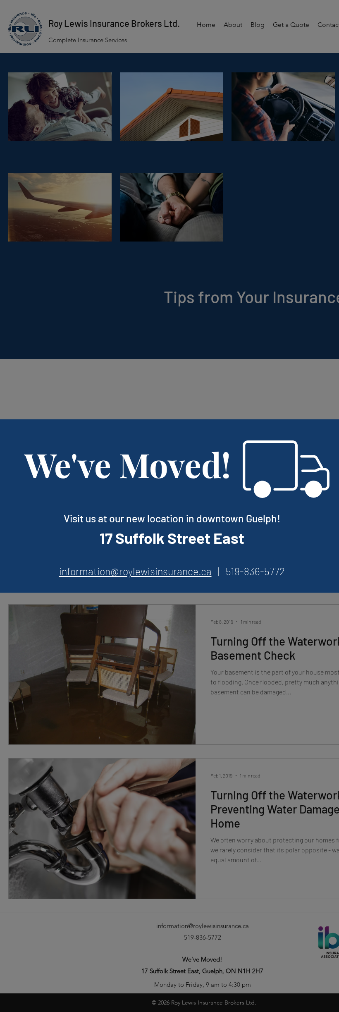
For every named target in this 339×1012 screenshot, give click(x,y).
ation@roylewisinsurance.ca (150, 571)
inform (73, 571)
